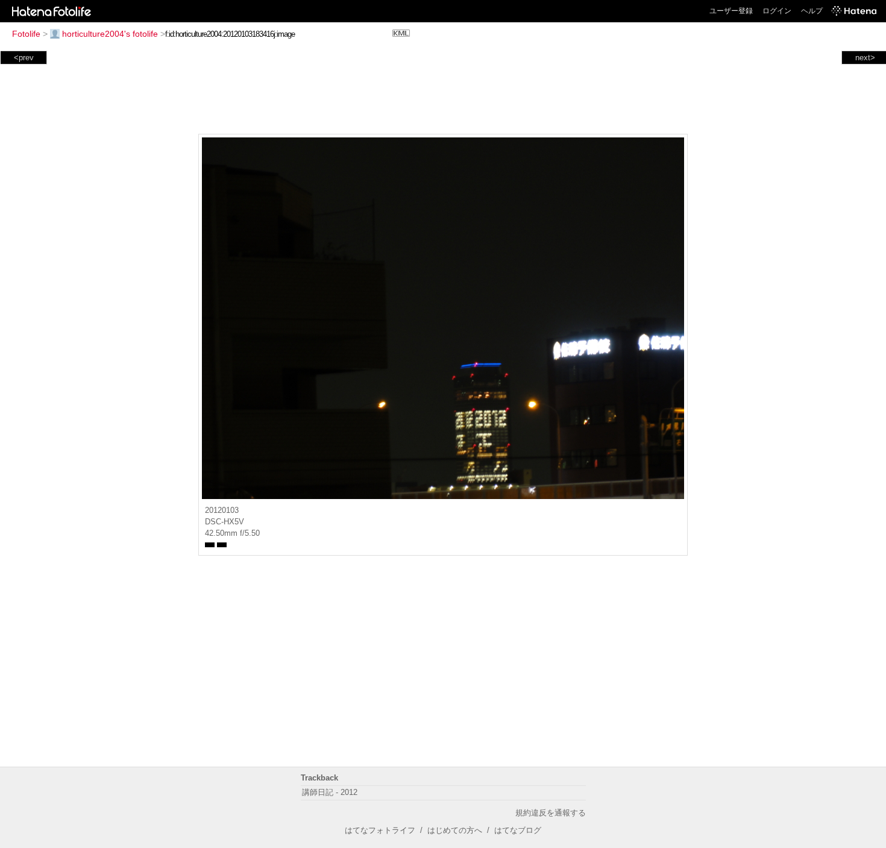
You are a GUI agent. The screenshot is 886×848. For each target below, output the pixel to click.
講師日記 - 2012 (329, 792)
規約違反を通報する (550, 812)
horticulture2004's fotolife (110, 34)
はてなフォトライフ (380, 830)
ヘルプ (812, 11)
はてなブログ (517, 830)
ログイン (776, 11)
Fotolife (26, 34)
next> (865, 57)
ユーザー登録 (731, 11)
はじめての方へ (454, 830)
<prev (24, 57)
